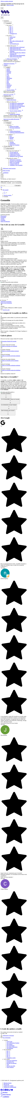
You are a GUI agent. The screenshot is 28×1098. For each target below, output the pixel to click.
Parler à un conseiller (14, 162)
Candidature (5, 172)
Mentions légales (7, 1083)
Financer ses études (14, 126)
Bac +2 (11, 28)
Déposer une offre (11, 1066)
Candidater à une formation (16, 165)
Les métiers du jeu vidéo (15, 107)
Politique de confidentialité (10, 1087)
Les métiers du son (14, 108)
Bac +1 (11, 26)
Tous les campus (8, 195)
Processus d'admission (15, 127)
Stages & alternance (5, 221)
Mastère (11, 138)
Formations (3, 217)
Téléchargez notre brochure (9, 168)
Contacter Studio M (14, 163)
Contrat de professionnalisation (17, 132)
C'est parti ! (17, 185)
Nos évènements (10, 1045)
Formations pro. (13, 33)
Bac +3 (11, 29)
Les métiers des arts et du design (17, 106)
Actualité (12, 142)
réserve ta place (10, 5)
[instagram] (4, 1090)
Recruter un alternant (11, 1063)
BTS (11, 136)
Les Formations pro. (14, 43)
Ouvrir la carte (6, 309)
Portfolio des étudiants (15, 114)
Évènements (12, 143)
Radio (11, 42)
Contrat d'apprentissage (15, 131)
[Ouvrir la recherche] (2, 174)
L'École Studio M (14, 152)
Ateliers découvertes (11, 99)
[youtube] (12, 1090)
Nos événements (6, 1037)
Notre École (9, 1041)
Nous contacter (10, 1067)
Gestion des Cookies (8, 1085)
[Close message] (2, 8)
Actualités (3, 220)
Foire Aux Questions (14, 145)
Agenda (2, 218)
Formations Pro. (10, 1062)
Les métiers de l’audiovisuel (16, 104)
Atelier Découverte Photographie (17, 55)
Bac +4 (11, 30)
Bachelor (12, 137)
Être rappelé (5, 190)
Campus (5, 65)
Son (10, 39)
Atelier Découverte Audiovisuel (17, 47)
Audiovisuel (12, 37)
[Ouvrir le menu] (2, 17)
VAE (8, 1064)
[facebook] (2, 1090)
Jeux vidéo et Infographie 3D (16, 41)
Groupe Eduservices (14, 153)
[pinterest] (8, 1090)
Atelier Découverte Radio (16, 56)
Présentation (3, 216)
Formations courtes (11, 1057)
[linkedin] (6, 1090)
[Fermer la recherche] (2, 177)
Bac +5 (11, 32)
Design (11, 38)
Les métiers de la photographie (17, 103)
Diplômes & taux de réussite (16, 156)
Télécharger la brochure (15, 159)
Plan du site (6, 1084)
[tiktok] (10, 1090)
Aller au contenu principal (7, 1)
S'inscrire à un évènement (16, 161)
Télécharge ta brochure (6, 301)
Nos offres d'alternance (12, 1047)
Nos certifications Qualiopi (13, 1043)
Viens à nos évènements (6, 303)
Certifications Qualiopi (15, 155)
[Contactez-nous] (1, 187)
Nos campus (9, 1044)
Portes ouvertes (6, 170)
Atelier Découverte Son (15, 48)
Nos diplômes (10, 1048)
